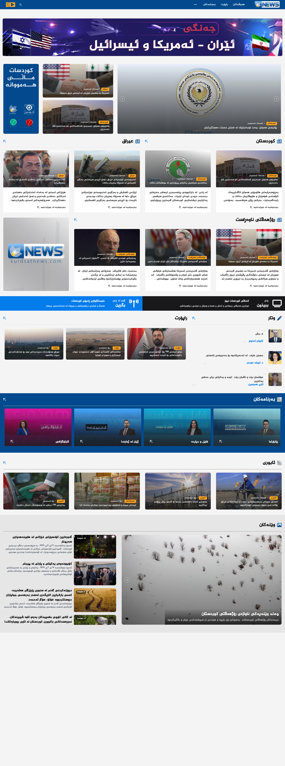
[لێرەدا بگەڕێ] (20, 4)
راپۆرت (224, 4)
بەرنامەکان (209, 4)
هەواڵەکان (239, 4)
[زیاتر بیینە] (195, 4)
